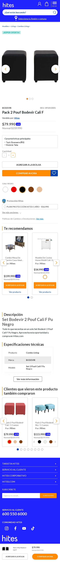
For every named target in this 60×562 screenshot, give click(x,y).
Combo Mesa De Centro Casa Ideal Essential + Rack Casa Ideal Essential (14, 259)
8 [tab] (42, 449)
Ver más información (28, 379)
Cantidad (6, 151)
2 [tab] (32, 297)
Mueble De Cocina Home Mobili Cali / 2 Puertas (44, 259)
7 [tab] (39, 449)
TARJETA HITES (10, 463)
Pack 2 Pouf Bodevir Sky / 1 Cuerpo (44, 423)
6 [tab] (35, 449)
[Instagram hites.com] (6, 528)
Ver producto (15, 292)
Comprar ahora (26, 173)
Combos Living (23, 26)
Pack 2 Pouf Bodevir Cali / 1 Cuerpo (14, 423)
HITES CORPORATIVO (14, 475)
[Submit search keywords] (56, 12)
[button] (39, 4)
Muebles (5, 26)
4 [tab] (28, 449)
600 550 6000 (14, 513)
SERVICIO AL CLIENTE (14, 469)
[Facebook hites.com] (15, 528)
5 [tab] (32, 449)
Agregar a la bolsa (28, 164)
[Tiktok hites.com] (33, 528)
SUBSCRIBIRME (48, 495)
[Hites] (8, 5)
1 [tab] (28, 297)
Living (13, 26)
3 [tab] (25, 449)
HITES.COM (8, 481)
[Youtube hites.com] (24, 528)
